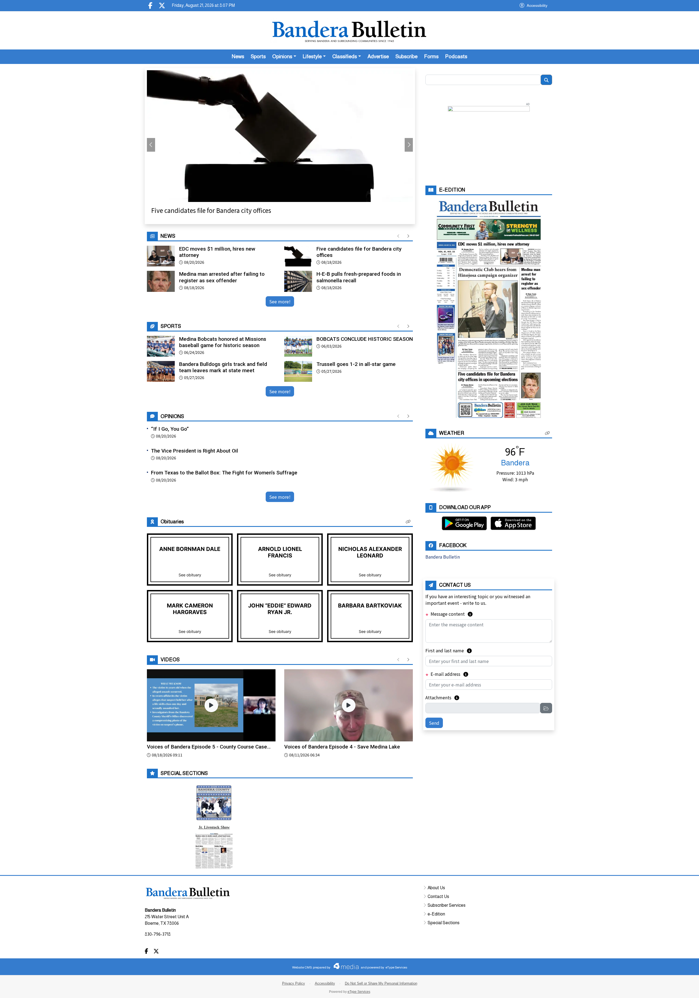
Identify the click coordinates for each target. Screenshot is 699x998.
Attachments (442, 697)
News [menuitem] (238, 56)
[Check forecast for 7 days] (452, 466)
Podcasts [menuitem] (456, 56)
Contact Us (438, 896)
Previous (151, 145)
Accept (680, 988)
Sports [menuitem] (258, 56)
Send (434, 723)
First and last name (448, 650)
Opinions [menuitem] (282, 56)
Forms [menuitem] (431, 56)
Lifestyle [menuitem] (312, 56)
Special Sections (444, 922)
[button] (408, 521)
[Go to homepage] (349, 30)
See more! (280, 301)
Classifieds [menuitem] (344, 56)
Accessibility (537, 5)
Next (409, 145)
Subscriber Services (447, 905)
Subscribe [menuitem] (406, 56)
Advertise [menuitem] (378, 56)
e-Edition (436, 914)
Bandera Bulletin (442, 556)
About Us (436, 887)
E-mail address (449, 674)
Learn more (653, 988)
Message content (451, 613)
